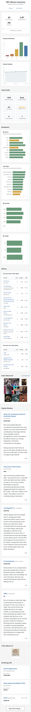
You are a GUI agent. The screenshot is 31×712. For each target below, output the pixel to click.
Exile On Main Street (10, 669)
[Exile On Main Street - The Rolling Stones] (8, 382)
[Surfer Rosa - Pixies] (23, 382)
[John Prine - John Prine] (23, 390)
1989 (5, 353)
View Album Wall (26, 375)
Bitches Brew (7, 293)
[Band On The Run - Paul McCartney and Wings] (8, 398)
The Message (7, 286)
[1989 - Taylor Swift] (15, 652)
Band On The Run (8, 330)
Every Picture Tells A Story (12, 467)
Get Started (19, 8)
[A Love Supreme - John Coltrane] (15, 398)
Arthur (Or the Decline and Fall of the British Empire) (9, 299)
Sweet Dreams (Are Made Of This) (14, 683)
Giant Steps (7, 336)
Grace (5, 698)
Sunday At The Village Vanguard (8, 358)
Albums (11, 8)
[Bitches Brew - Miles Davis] (15, 390)
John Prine (6, 281)
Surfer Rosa (7, 306)
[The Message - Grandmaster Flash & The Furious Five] (15, 382)
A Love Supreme (8, 318)
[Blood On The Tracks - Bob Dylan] (8, 390)
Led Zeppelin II (8, 508)
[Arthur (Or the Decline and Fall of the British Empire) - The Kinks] (23, 398)
